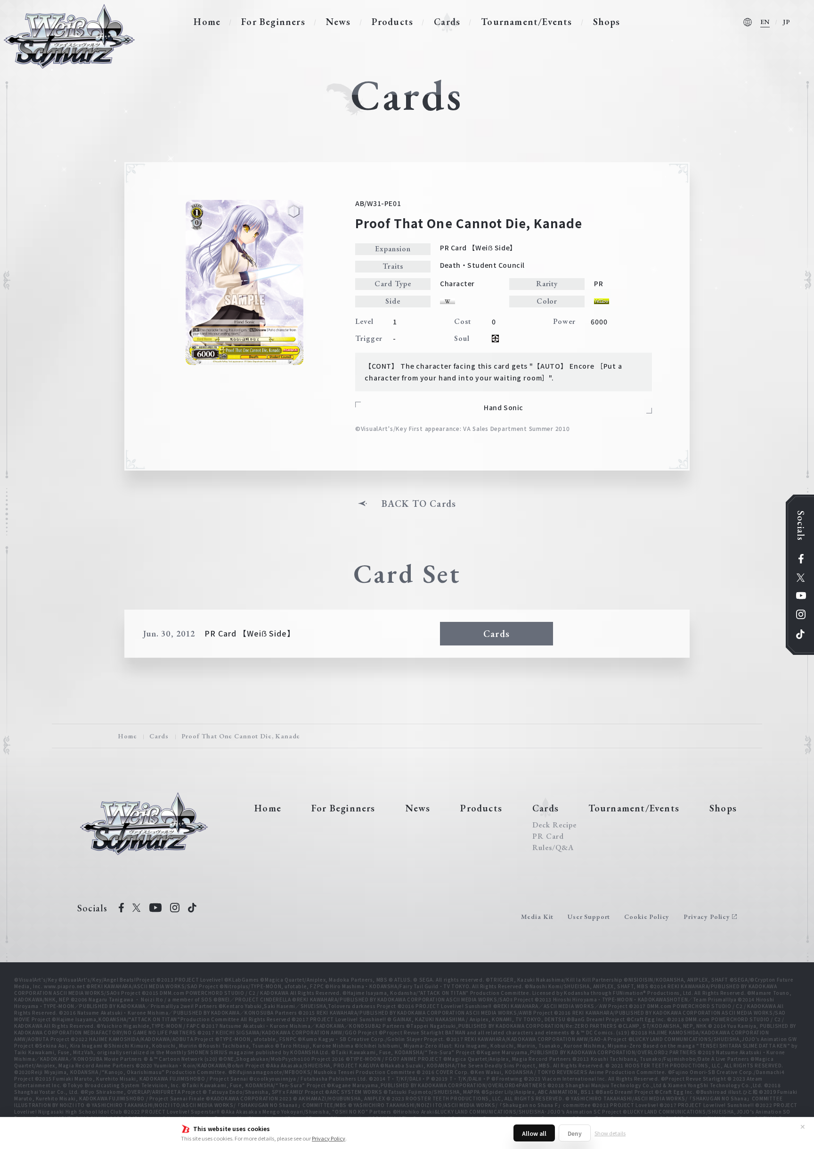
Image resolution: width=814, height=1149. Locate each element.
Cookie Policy (646, 916)
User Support (589, 916)
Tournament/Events (526, 21)
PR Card (548, 836)
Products (393, 21)
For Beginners (273, 21)
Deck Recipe (554, 825)
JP (786, 21)
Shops (606, 21)
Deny (575, 1133)
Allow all (534, 1133)
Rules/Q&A (553, 847)
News (338, 21)
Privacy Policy (328, 1138)
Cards (447, 21)
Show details (610, 1133)
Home (207, 21)
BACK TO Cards (419, 503)
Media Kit (537, 916)
